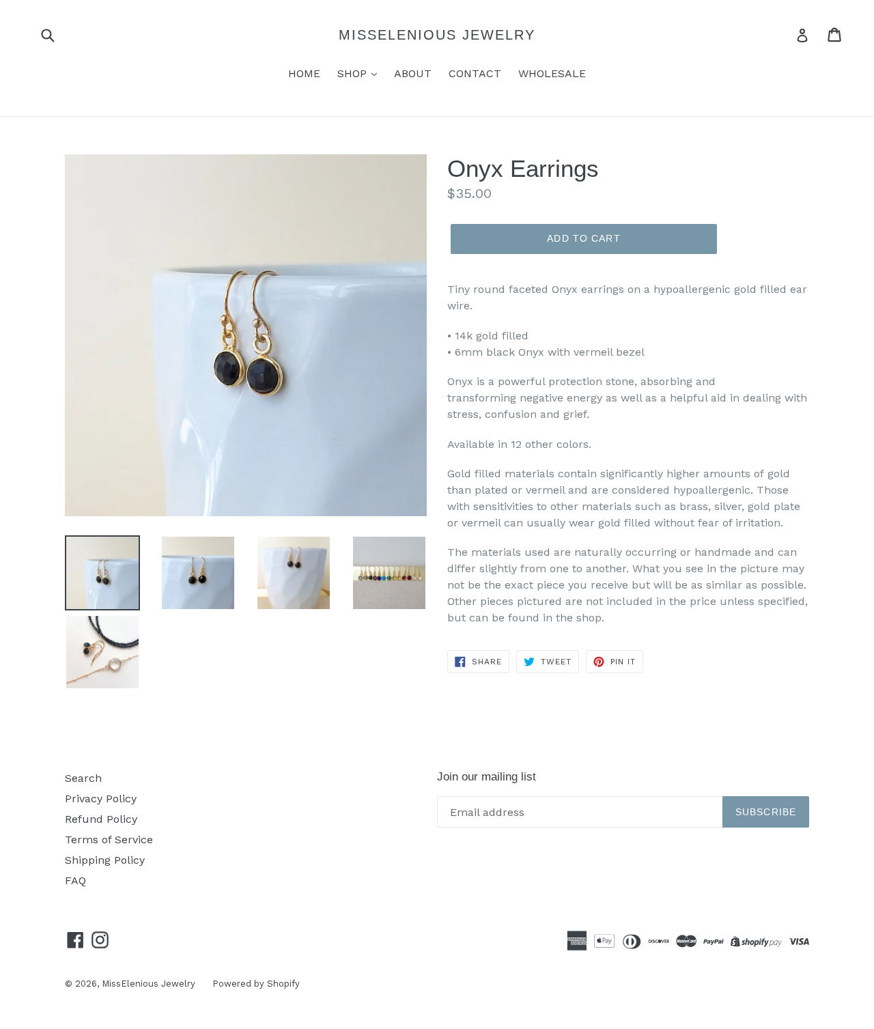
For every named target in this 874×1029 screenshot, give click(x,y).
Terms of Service (109, 839)
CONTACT (475, 73)
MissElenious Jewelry (437, 34)
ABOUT (413, 73)
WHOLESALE (552, 73)
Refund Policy (101, 819)
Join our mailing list (486, 776)
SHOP (353, 73)
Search (83, 778)
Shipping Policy (105, 860)
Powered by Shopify (256, 983)
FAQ (75, 880)
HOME (304, 73)
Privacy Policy (101, 798)
